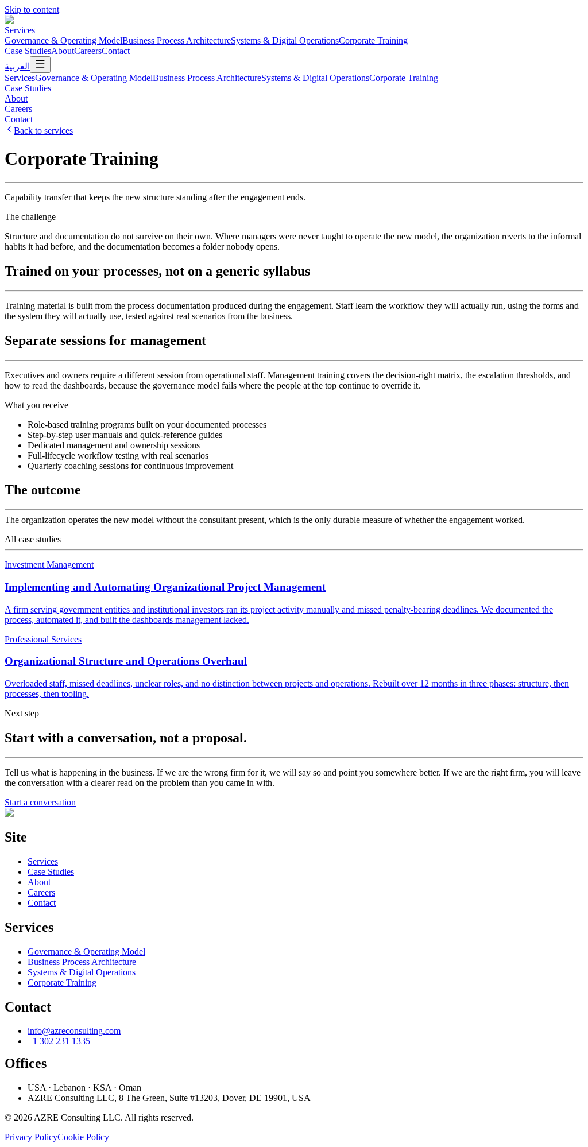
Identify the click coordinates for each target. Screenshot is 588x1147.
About (62, 51)
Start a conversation (40, 802)
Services (20, 30)
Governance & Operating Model (63, 40)
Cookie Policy (83, 1137)
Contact (116, 51)
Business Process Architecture (176, 40)
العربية (17, 66)
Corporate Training (373, 40)
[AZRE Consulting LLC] (52, 20)
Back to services (43, 130)
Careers (88, 51)
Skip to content (32, 9)
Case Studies (28, 51)
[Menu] (40, 64)
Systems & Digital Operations (285, 40)
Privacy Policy (31, 1137)
